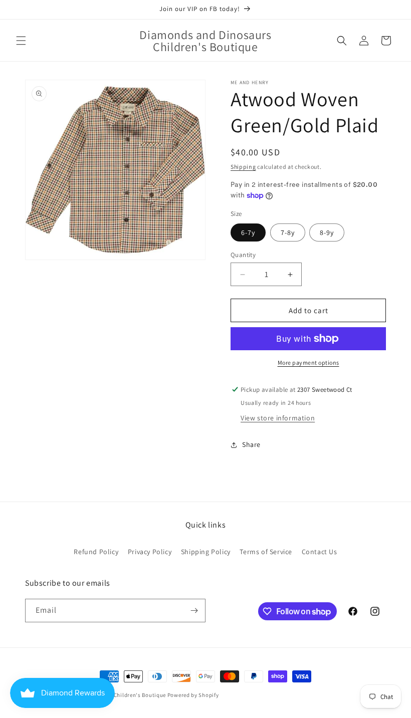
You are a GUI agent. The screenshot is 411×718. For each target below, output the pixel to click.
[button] (21, 41)
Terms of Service (266, 551)
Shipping (243, 166)
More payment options (308, 362)
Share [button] (251, 444)
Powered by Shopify (193, 694)
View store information (278, 417)
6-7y (248, 232)
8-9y (327, 232)
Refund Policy (96, 551)
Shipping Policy (206, 551)
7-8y (288, 232)
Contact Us (319, 551)
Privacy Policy (149, 551)
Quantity (243, 255)
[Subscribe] (194, 610)
